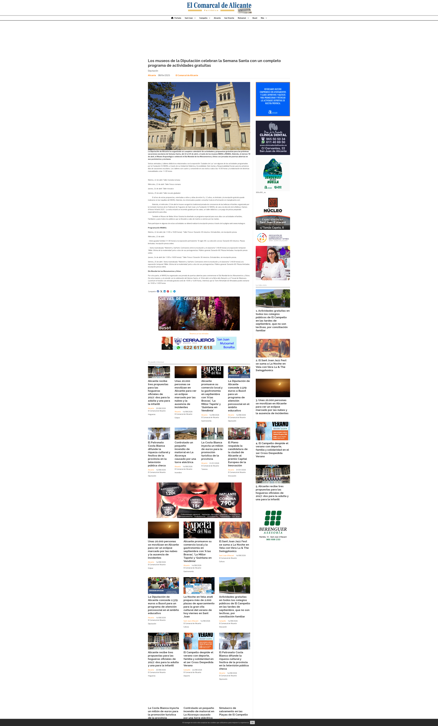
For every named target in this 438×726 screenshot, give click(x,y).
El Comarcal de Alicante (187, 75)
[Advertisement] (219, 38)
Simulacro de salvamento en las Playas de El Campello (233, 711)
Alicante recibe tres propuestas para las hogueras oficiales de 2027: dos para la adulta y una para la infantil (159, 392)
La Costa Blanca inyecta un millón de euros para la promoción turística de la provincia (212, 450)
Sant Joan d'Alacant (226, 555)
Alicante (217, 18)
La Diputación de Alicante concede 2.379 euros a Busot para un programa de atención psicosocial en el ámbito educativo (239, 395)
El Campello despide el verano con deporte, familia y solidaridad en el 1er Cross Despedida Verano (199, 659)
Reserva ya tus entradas (199, 333)
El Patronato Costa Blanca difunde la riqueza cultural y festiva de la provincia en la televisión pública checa (159, 454)
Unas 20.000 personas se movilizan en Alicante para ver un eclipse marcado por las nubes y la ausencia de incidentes (185, 394)
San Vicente (229, 18)
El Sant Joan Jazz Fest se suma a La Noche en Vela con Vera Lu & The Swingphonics (234, 546)
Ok (252, 722)
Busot (255, 18)
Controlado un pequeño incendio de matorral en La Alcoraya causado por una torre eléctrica (185, 452)
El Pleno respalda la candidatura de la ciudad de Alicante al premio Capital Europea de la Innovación (238, 454)
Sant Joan (189, 18)
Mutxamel (242, 18)
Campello (203, 18)
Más (262, 18)
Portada (178, 18)
